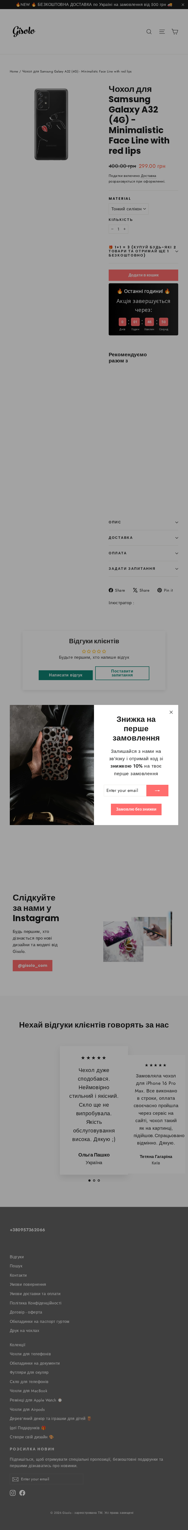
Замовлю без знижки (136, 809)
